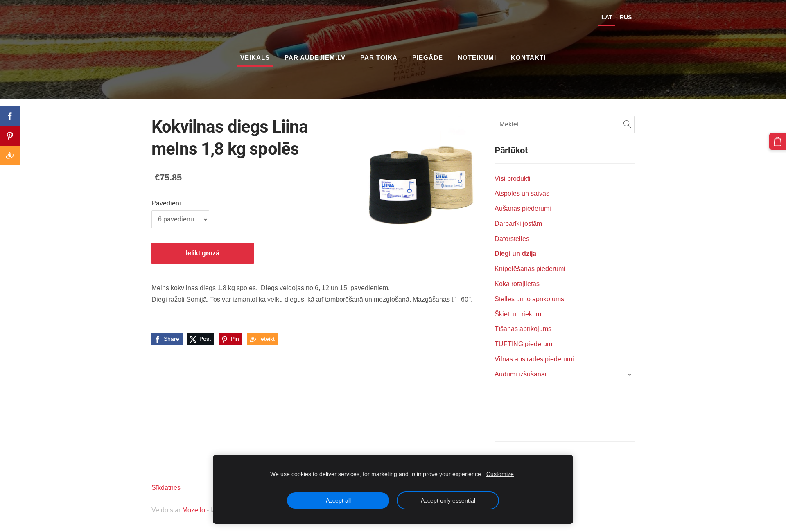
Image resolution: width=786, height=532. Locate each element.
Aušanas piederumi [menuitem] (523, 208)
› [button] (630, 374)
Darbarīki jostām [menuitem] (518, 223)
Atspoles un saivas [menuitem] (522, 193)
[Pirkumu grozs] (777, 141)
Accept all (338, 500)
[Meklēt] (627, 124)
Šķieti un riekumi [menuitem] (519, 314)
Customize (500, 474)
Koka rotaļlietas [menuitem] (517, 283)
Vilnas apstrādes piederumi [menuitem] (534, 359)
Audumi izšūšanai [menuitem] (521, 374)
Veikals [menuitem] (255, 57)
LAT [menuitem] (606, 17)
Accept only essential (448, 500)
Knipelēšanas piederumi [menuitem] (530, 268)
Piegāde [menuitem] (427, 57)
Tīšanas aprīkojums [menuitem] (523, 328)
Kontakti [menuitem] (528, 57)
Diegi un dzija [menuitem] (515, 253)
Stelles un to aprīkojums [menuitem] (529, 298)
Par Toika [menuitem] (379, 57)
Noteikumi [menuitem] (477, 57)
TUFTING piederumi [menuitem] (524, 343)
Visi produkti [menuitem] (513, 178)
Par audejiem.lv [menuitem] (315, 57)
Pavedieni (166, 203)
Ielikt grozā (202, 253)
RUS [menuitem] (626, 17)
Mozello (193, 510)
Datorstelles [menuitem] (512, 238)
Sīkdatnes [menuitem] (166, 487)
